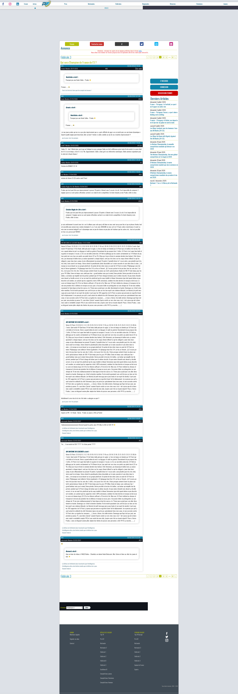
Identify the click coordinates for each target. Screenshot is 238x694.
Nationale (103, 643)
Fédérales (118, 4)
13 (172, 57)
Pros (65, 4)
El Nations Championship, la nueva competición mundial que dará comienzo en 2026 (164, 163)
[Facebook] (122, 44)
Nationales (91, 4)
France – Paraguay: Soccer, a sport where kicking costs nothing (163, 112)
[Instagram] (156, 44)
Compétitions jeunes (106, 674)
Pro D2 (102, 639)
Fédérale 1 (103, 652)
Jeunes (225, 4)
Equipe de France (139, 665)
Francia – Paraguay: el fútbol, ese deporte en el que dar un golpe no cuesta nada (164, 120)
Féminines (199, 4)
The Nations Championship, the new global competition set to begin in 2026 (163, 154)
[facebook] (166, 633)
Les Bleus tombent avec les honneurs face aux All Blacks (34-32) (163, 128)
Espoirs (136, 669)
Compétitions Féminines (107, 678)
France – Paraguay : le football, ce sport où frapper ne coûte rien (163, 104)
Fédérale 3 (66, 57)
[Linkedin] (171, 44)
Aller (86, 607)
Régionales (145, 4)
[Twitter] (142, 44)
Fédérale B (103, 661)
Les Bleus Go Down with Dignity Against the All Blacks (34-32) (163, 136)
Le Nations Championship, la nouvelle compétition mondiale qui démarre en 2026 (162, 145)
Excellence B (103, 669)
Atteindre (63, 607)
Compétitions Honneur (106, 682)
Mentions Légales (75, 634)
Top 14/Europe (138, 634)
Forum (26, 4)
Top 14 (102, 634)
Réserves (173, 4)
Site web (138, 68)
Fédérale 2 (103, 656)
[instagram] (166, 640)
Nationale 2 (103, 648)
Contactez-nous (96, 44)
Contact (72, 643)
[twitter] (166, 636)
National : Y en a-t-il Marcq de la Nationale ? (163, 183)
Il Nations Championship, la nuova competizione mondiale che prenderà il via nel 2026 (163, 174)
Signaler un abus (74, 639)
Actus (34, 4)
